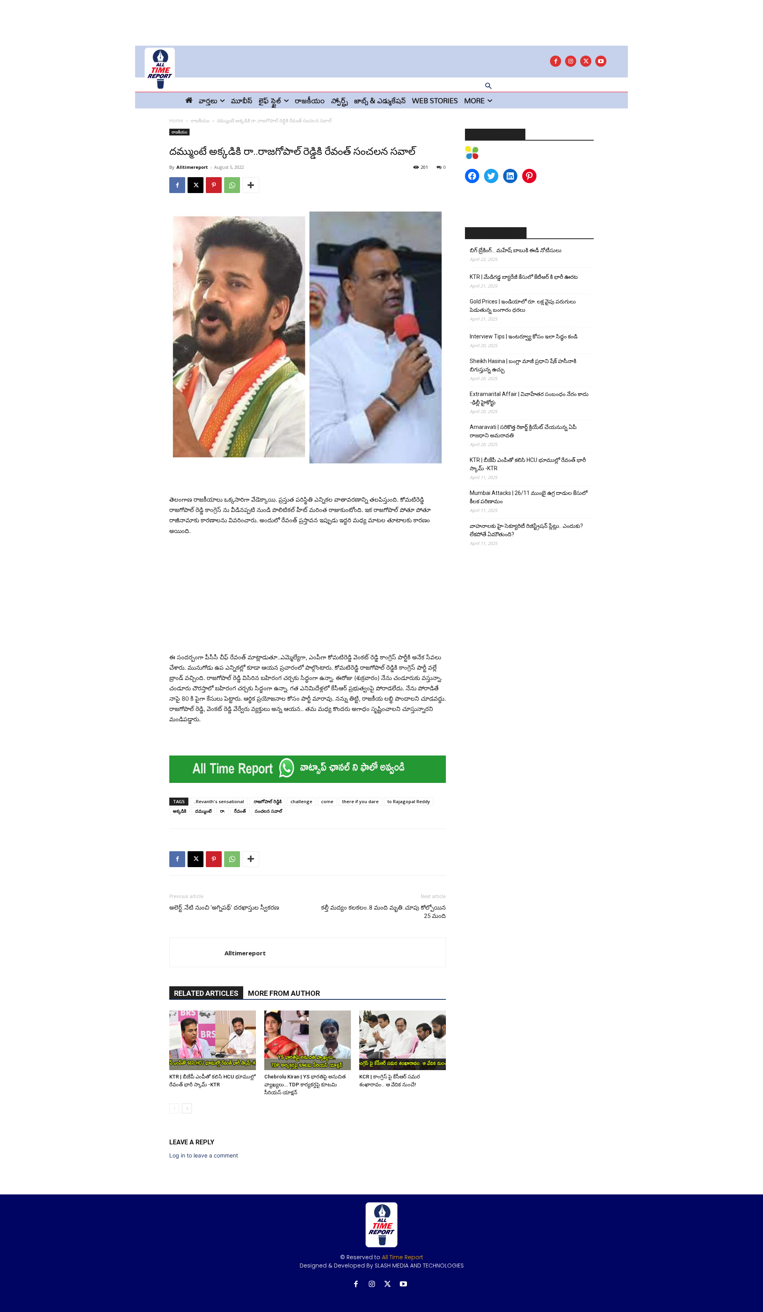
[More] (250, 185)
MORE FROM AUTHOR (284, 993)
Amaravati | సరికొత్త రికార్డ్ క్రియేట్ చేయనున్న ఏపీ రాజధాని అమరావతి (523, 431)
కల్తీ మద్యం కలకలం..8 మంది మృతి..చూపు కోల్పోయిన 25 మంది (383, 912)
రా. (222, 811)
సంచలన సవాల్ (268, 811)
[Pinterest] (214, 185)
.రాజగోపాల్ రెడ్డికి (267, 801)
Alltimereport (192, 167)
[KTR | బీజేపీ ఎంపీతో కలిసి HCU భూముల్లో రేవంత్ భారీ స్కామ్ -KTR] (212, 1040)
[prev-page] (174, 1108)
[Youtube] (600, 61)
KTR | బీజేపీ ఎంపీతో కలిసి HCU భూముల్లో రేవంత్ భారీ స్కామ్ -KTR (528, 464)
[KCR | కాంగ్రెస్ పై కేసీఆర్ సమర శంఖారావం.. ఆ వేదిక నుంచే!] (402, 1040)
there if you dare (360, 801)
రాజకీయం (200, 120)
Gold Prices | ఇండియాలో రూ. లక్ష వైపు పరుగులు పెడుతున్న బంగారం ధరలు (523, 305)
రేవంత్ (240, 811)
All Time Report (402, 1257)
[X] (585, 61)
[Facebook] (555, 61)
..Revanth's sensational (219, 801)
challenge (301, 801)
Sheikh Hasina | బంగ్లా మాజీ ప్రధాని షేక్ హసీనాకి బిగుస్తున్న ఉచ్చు (523, 365)
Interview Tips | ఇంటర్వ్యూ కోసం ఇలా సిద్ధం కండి (523, 336)
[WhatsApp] (232, 185)
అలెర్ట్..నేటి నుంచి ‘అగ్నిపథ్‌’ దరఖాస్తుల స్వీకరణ (224, 907)
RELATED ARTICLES (206, 993)
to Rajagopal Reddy (408, 801)
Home (176, 120)
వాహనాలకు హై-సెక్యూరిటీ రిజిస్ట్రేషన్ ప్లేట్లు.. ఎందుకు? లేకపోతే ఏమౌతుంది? (526, 530)
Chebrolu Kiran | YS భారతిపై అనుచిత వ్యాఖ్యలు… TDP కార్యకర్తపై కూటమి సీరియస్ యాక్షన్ (305, 1085)
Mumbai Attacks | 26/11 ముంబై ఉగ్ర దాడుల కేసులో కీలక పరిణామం (528, 497)
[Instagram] (570, 61)
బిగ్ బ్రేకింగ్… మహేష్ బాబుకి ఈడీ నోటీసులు (516, 250)
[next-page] (187, 1108)
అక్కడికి (179, 811)
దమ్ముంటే (203, 811)
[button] (488, 86)
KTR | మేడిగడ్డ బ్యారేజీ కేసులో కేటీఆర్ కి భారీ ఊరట (524, 277)
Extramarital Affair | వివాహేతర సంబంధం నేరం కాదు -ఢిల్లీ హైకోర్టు (529, 398)
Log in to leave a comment (203, 1155)
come (327, 801)
